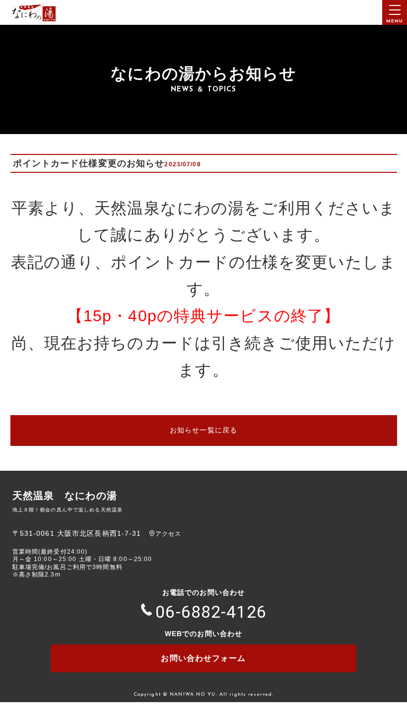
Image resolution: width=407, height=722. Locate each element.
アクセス (168, 533)
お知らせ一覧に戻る (203, 430)
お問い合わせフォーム (203, 658)
